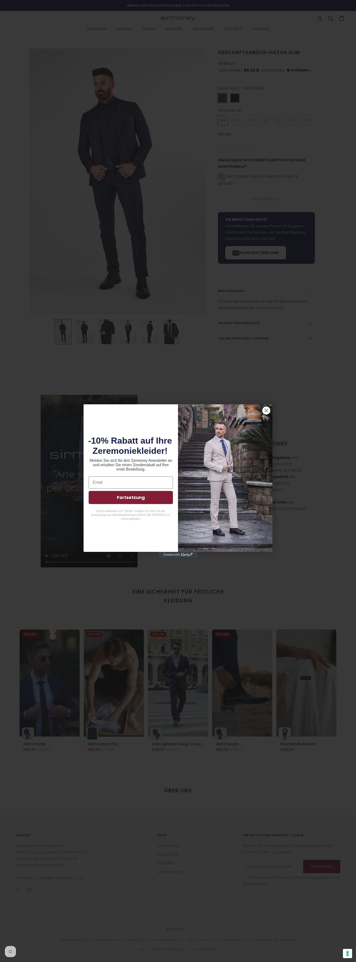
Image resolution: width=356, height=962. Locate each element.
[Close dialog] (266, 410)
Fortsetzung (131, 497)
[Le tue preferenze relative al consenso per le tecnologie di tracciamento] (347, 953)
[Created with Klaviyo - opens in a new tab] (178, 555)
